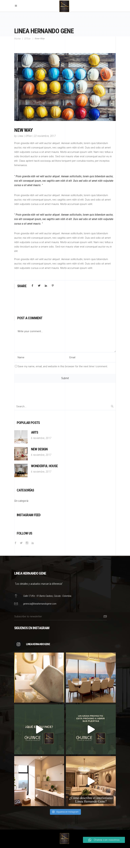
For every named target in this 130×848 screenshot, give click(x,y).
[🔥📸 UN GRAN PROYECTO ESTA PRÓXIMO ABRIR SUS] (91, 729)
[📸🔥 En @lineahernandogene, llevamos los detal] (39, 678)
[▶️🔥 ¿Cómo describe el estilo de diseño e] (91, 781)
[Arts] (21, 437)
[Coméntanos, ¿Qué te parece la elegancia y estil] (39, 781)
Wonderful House (44, 466)
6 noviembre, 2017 (41, 438)
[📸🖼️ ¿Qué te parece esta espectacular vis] (91, 678)
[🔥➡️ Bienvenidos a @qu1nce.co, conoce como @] (39, 729)
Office (27, 38)
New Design (39, 449)
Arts (34, 432)
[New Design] (21, 453)
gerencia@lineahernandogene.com (39, 603)
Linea (20, 136)
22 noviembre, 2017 (45, 136)
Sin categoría (21, 500)
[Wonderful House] (21, 470)
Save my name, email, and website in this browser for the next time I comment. (63, 366)
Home (17, 38)
